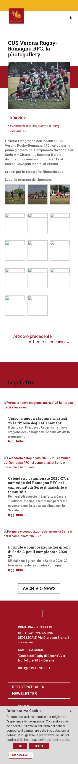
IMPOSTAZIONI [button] (20, 755)
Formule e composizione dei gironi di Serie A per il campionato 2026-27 (39, 552)
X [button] (71, 711)
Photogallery (48, 126)
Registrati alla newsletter (28, 690)
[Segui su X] (43, 4)
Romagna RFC (17, 130)
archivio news (39, 588)
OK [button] (20, 746)
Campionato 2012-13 (22, 126)
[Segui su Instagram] (34, 4)
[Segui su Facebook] (26, 4)
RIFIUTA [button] (39, 746)
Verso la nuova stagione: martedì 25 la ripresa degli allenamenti (37, 420)
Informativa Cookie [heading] (24, 711)
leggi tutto (15, 441)
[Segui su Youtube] (52, 4)
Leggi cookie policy (56, 740)
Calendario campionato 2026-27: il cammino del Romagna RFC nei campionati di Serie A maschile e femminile (39, 485)
